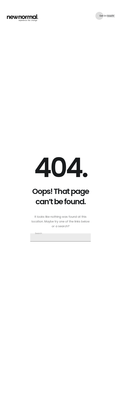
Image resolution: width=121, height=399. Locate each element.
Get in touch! (106, 15)
